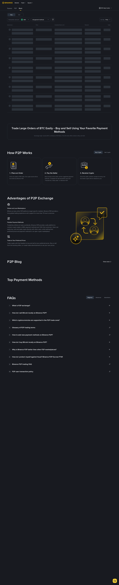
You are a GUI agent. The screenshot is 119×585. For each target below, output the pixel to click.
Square (29, 3)
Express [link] (9, 8)
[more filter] (53, 19)
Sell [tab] (19, 15)
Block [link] (20, 8)
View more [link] (106, 262)
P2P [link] (15, 8)
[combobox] (25, 20)
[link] (61, 327)
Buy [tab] (11, 15)
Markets (17, 3)
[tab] (9, 8)
